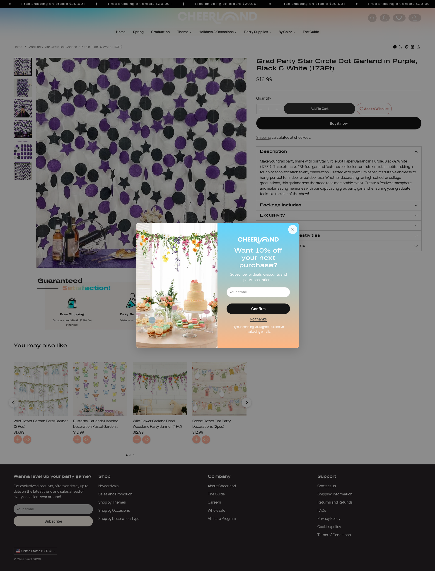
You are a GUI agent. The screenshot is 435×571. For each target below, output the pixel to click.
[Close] (292, 229)
